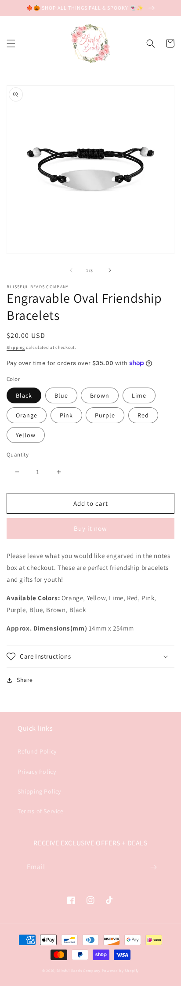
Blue (61, 395)
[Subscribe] (153, 867)
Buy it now (90, 528)
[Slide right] (109, 270)
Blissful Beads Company (79, 970)
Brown (99, 395)
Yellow (26, 435)
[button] (11, 43)
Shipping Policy (39, 791)
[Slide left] (71, 270)
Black (24, 395)
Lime (139, 395)
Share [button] (25, 680)
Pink (66, 415)
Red (143, 415)
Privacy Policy (37, 772)
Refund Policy (37, 751)
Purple (105, 415)
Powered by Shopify (120, 970)
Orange (26, 415)
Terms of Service (41, 811)
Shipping (16, 347)
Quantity (18, 454)
